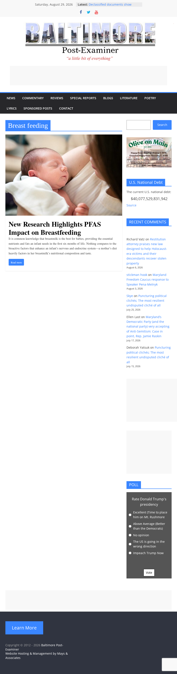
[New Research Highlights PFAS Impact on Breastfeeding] (63, 137)
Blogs (108, 98)
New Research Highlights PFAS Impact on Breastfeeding (55, 228)
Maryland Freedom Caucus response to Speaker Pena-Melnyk (147, 279)
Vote (149, 572)
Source (131, 205)
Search (162, 125)
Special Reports (83, 98)
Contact (66, 108)
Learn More (24, 628)
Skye (129, 296)
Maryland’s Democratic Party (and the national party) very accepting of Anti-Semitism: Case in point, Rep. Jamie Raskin (147, 326)
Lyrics (12, 108)
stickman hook (136, 275)
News (11, 98)
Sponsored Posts (38, 108)
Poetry (150, 98)
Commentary (33, 98)
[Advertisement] (88, 75)
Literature (128, 98)
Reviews (57, 98)
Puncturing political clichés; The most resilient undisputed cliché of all (146, 301)
